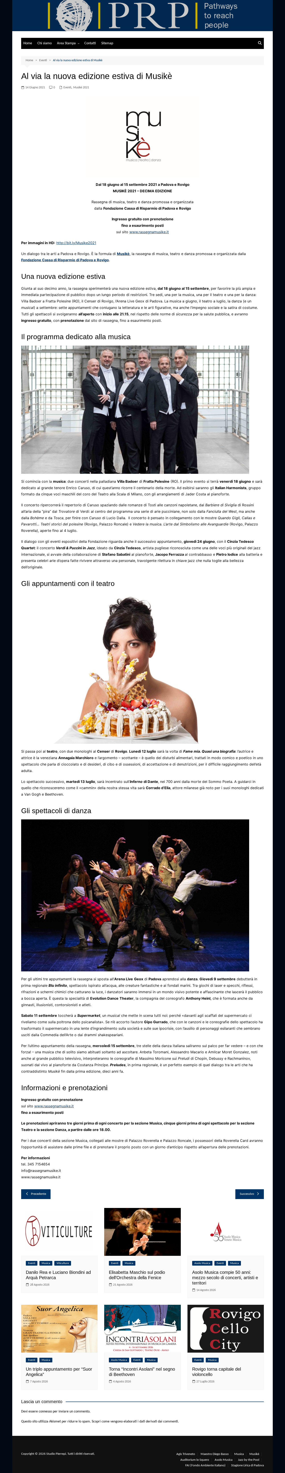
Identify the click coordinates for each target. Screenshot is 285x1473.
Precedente (38, 1194)
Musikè (123, 253)
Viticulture (63, 1263)
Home (27, 43)
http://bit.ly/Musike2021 (76, 243)
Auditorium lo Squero (194, 1460)
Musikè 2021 (81, 87)
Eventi (67, 87)
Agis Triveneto (185, 1454)
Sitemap (107, 43)
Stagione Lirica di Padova (247, 1465)
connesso (45, 1411)
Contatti (90, 43)
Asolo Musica (202, 1263)
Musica (46, 1263)
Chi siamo (44, 43)
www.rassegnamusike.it (149, 232)
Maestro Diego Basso (215, 1454)
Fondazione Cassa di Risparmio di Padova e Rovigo (65, 260)
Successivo (247, 1194)
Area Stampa (66, 43)
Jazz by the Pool (248, 1460)
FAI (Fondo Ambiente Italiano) (205, 1465)
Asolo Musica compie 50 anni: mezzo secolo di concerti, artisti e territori (225, 1277)
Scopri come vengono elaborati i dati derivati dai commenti (135, 1421)
